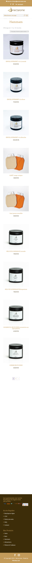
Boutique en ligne (9, 513)
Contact (6, 525)
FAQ (5, 522)
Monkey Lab (16, 560)
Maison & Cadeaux (9, 545)
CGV (5, 516)
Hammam (7, 539)
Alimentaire (7, 542)
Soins (6, 533)
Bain (5, 536)
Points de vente (9, 519)
